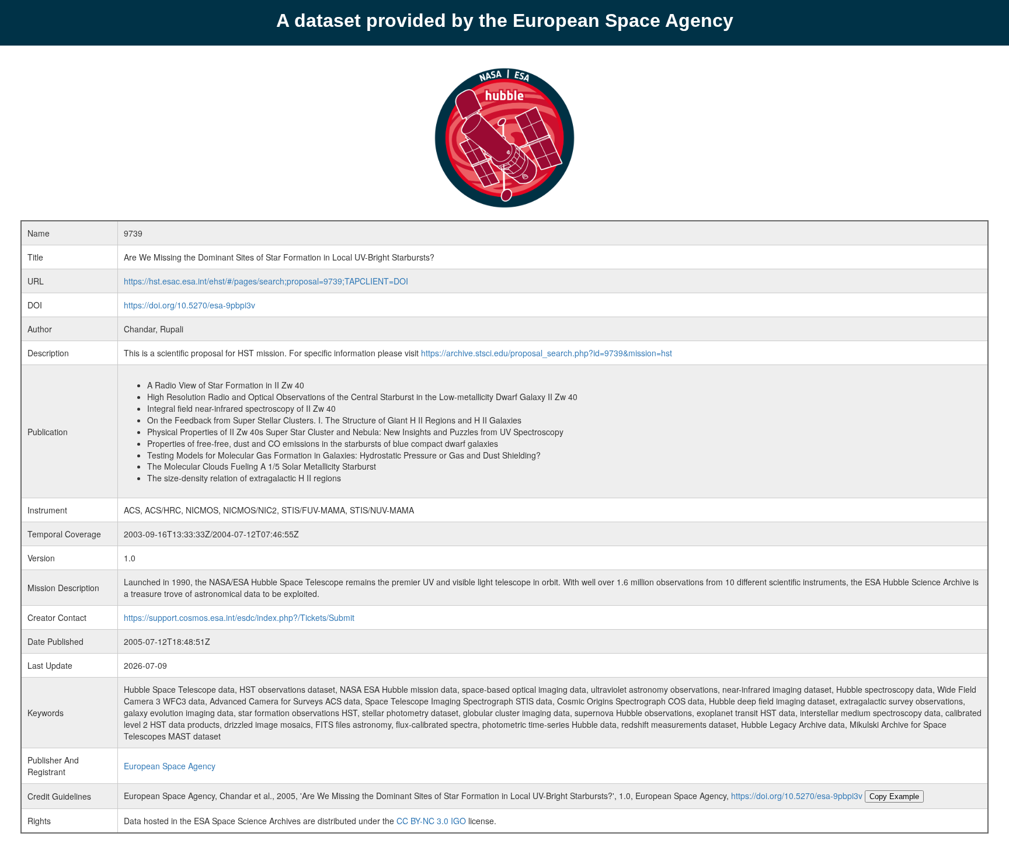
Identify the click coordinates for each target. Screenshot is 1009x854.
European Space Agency (169, 766)
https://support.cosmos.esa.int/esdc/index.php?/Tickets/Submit (239, 617)
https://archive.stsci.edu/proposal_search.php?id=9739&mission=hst (546, 353)
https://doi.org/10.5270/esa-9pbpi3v (189, 305)
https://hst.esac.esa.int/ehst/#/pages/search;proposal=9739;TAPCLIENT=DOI (266, 281)
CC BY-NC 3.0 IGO (431, 821)
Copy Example (894, 796)
